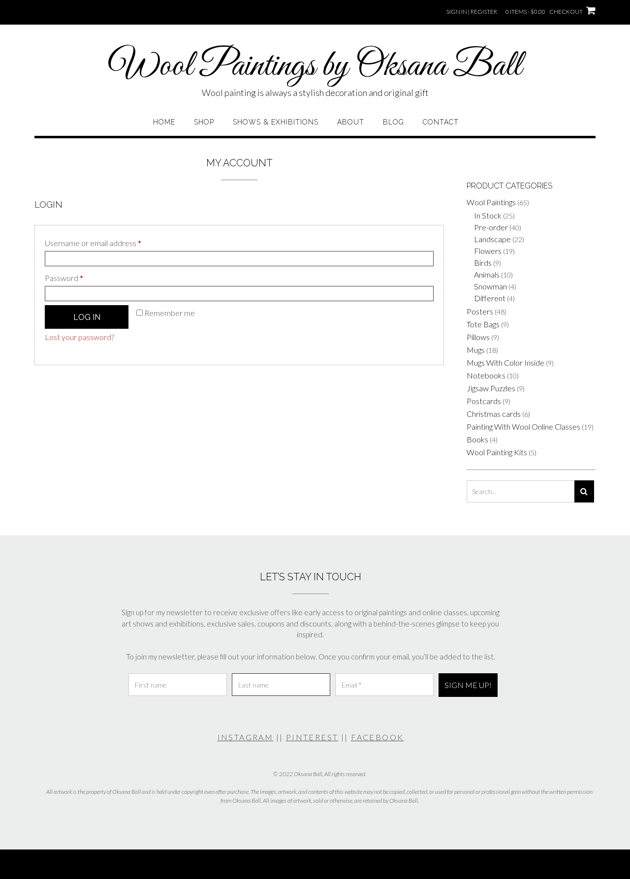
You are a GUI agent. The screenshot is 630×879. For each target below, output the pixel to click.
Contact (441, 122)
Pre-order (491, 227)
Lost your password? (79, 337)
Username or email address (108, 243)
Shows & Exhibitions (275, 122)
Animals (487, 274)
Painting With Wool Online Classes (523, 426)
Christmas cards (494, 413)
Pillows (478, 337)
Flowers (488, 250)
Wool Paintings (491, 202)
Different (489, 298)
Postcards (484, 401)
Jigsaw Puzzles (491, 388)
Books (477, 439)
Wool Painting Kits (497, 452)
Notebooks (486, 375)
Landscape (492, 239)
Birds (483, 262)
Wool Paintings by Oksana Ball (315, 66)
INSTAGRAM (246, 737)
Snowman (490, 286)
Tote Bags (483, 324)
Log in (86, 317)
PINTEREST (312, 737)
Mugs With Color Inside (505, 362)
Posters (480, 311)
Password (79, 278)
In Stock (488, 215)
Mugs (476, 349)
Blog (393, 122)
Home (164, 122)
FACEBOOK (377, 737)
